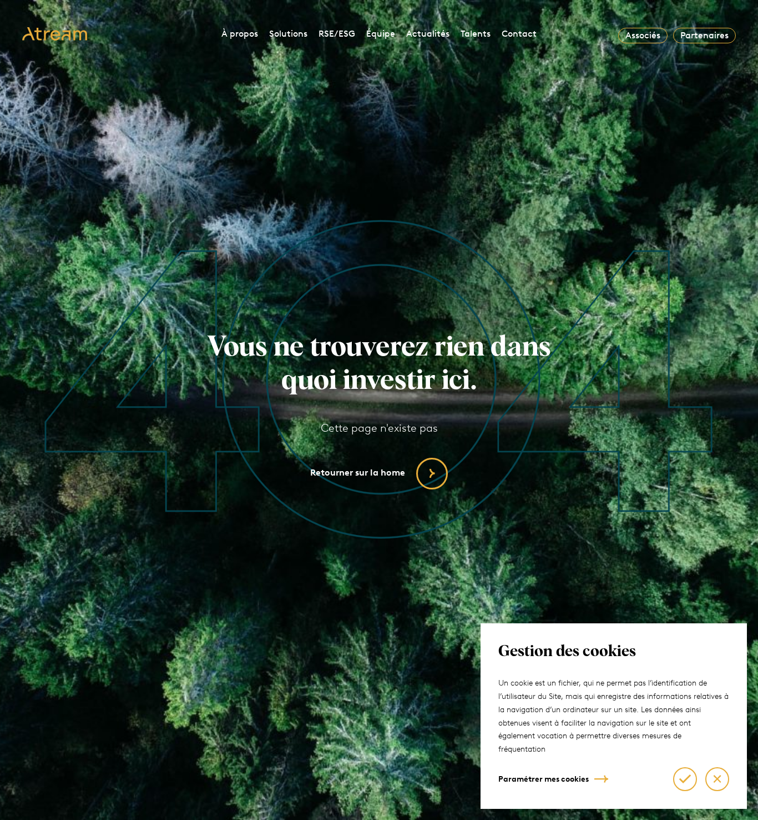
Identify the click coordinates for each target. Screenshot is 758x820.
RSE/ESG (337, 33)
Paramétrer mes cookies (543, 779)
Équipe (380, 33)
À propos (239, 33)
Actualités (427, 33)
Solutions (288, 33)
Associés (642, 35)
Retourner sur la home (357, 472)
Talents (476, 33)
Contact (519, 33)
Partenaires (704, 35)
